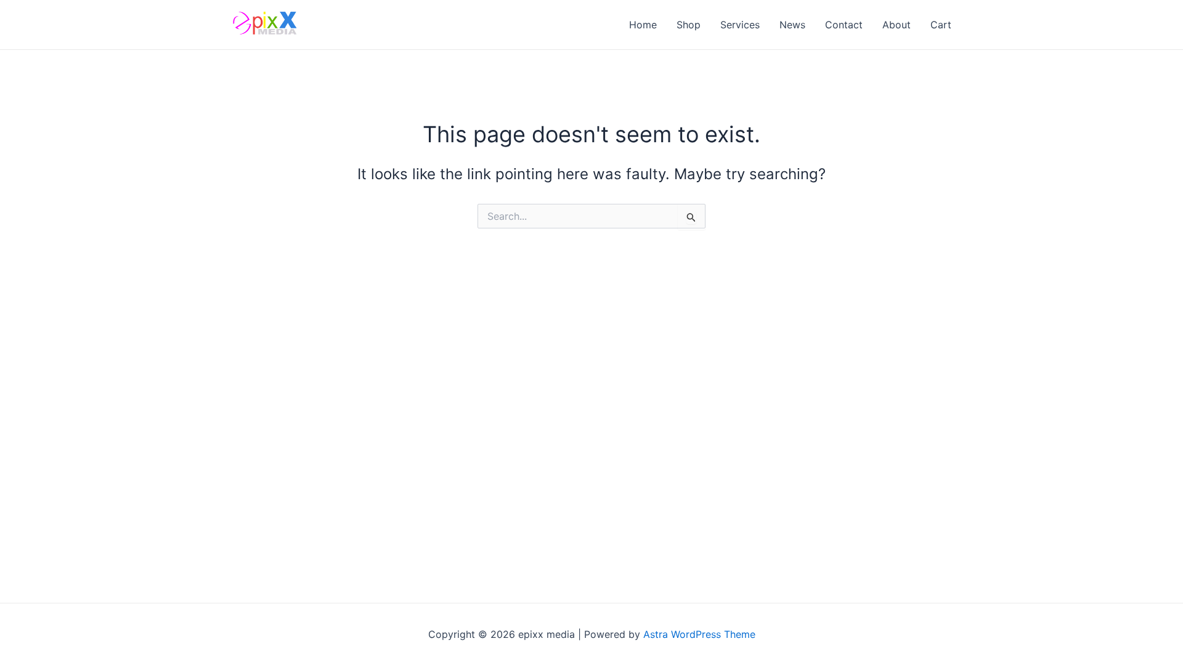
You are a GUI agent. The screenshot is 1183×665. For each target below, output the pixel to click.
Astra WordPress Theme (699, 634)
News (792, 24)
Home (643, 24)
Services (740, 24)
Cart (940, 24)
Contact (844, 24)
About (896, 24)
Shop (689, 24)
